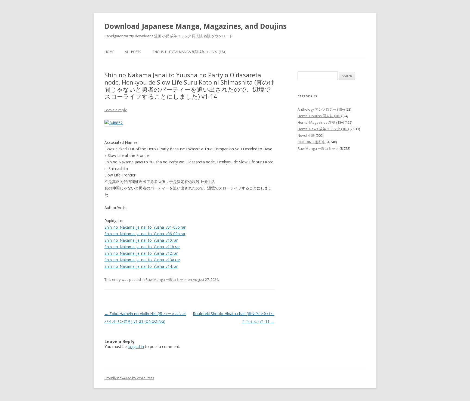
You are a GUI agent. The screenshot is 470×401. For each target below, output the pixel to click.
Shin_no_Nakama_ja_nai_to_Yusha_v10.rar (141, 240)
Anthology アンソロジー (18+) (321, 109)
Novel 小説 (306, 135)
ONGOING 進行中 (312, 141)
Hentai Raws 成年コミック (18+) (323, 128)
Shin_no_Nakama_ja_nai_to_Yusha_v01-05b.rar (144, 227)
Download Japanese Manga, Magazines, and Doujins (195, 26)
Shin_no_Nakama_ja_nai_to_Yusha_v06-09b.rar (144, 233)
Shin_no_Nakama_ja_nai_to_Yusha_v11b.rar (142, 246)
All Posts (133, 51)
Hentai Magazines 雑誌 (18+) (321, 122)
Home (109, 51)
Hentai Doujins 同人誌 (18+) (320, 115)
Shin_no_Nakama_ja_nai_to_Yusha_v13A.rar (142, 259)
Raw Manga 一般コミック (166, 279)
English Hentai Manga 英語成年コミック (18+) (189, 51)
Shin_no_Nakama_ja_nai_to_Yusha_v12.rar (141, 253)
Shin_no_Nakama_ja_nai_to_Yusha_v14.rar (141, 266)
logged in (136, 346)
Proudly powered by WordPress (129, 378)
